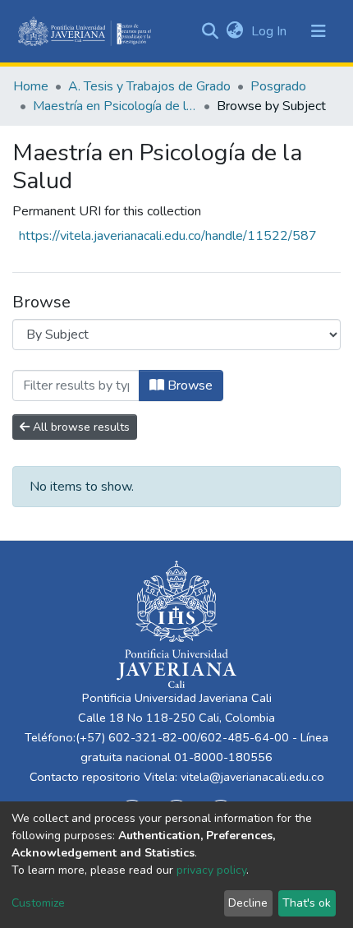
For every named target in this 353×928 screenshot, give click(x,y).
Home (30, 86)
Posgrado (278, 86)
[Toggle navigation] (318, 31)
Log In (270, 31)
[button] (234, 31)
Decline (248, 903)
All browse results (80, 427)
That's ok (306, 903)
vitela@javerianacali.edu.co (252, 777)
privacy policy (211, 870)
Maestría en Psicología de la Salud (115, 106)
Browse (188, 385)
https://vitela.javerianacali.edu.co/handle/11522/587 (168, 236)
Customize (38, 903)
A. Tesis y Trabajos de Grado (149, 86)
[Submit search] (210, 31)
